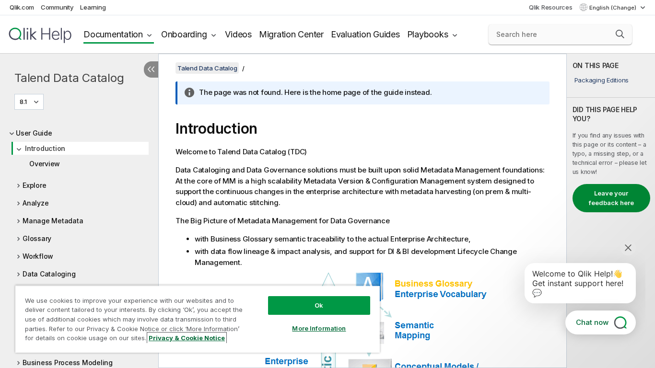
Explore (34, 185)
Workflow (38, 256)
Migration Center (291, 34)
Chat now (592, 322)
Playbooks (427, 34)
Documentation (113, 34)
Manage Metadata (53, 221)
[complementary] (611, 211)
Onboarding (184, 34)
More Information (319, 328)
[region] (197, 319)
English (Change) (613, 7)
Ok (319, 305)
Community (57, 7)
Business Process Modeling (68, 362)
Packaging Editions (601, 80)
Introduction (45, 148)
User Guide (34, 133)
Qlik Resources (551, 7)
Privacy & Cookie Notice (187, 338)
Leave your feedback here (611, 198)
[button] (620, 34)
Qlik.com (22, 7)
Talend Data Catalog (69, 78)
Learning (92, 7)
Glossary (37, 238)
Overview (44, 164)
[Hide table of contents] (151, 69)
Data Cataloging (49, 274)
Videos (238, 34)
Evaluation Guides (365, 34)
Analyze (35, 203)
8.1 (23, 101)
